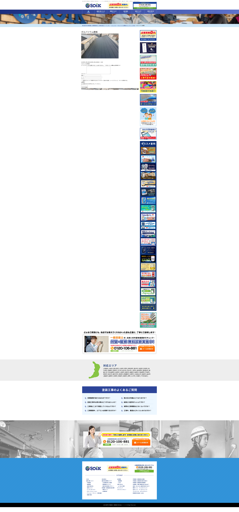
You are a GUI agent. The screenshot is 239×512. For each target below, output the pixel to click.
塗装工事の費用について (113, 12)
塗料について (90, 487)
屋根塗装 (89, 484)
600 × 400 (100, 62)
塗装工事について (101, 12)
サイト (82, 78)
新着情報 (120, 480)
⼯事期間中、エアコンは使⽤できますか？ (101, 410)
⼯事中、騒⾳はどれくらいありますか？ (137, 410)
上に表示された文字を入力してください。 (91, 84)
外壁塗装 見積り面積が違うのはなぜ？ (141, 484)
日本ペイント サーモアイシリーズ (140, 489)
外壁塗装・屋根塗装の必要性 (139, 479)
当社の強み (104, 479)
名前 (82, 75)
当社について (138, 12)
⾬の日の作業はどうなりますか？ (135, 398)
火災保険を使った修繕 (107, 482)
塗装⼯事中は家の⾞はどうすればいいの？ (101, 402)
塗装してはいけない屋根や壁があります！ (141, 486)
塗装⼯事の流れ (90, 486)
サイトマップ (120, 487)
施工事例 (126, 12)
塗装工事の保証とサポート (108, 486)
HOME (88, 12)
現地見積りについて (107, 484)
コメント (83, 73)
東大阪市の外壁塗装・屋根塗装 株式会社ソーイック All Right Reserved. (120, 505)
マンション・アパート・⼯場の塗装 (94, 493)
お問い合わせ (150, 12)
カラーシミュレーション (92, 491)
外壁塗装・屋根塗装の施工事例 (108, 487)
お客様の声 (105, 491)
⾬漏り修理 (89, 494)
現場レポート (105, 489)
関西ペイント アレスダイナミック (140, 487)
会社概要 (119, 479)
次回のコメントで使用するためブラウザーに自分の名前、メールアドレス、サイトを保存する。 (105, 80)
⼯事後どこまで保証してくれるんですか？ (101, 406)
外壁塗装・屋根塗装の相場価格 (139, 482)
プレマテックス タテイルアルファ (140, 491)
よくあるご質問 (121, 486)
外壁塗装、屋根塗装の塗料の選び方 (140, 480)
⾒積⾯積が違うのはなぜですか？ (98, 398)
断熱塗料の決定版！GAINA (138, 493)
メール (83, 77)
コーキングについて (91, 489)
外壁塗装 (89, 482)
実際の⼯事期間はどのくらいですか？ (137, 406)
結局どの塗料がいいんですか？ (134, 402)
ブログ (119, 482)
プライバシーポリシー (121, 489)
